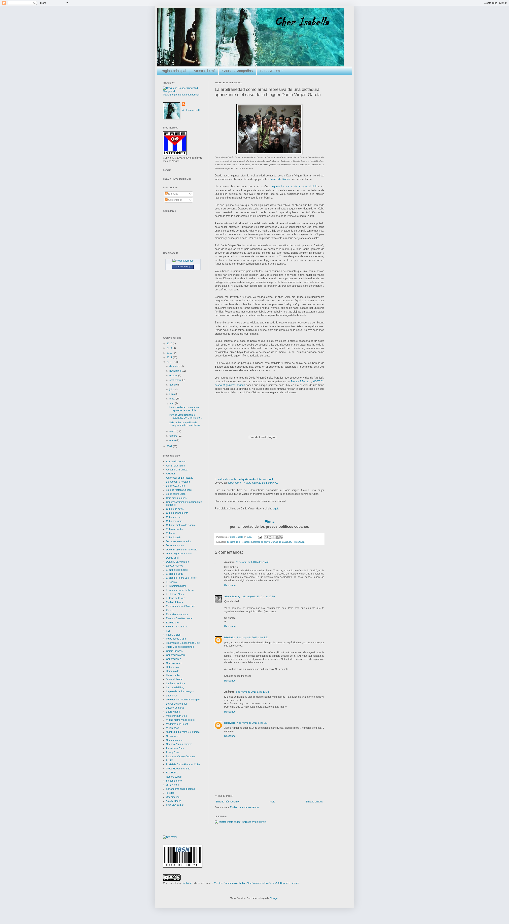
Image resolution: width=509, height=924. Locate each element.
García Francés (174, 651)
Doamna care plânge (177, 561)
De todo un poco (175, 545)
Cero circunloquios (176, 498)
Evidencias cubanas (177, 626)
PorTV (169, 760)
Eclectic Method (174, 565)
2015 (170, 343)
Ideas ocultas (173, 675)
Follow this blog (183, 266)
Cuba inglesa (173, 517)
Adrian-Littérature (175, 465)
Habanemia (172, 667)
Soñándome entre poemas (180, 789)
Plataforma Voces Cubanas (180, 756)
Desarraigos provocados (179, 553)
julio (172, 389)
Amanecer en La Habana (179, 477)
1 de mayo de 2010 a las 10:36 (258, 596)
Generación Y (173, 659)
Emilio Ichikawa (174, 602)
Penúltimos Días (175, 748)
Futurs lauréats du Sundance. (261, 482)
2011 (170, 357)
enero (172, 440)
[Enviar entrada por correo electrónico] (259, 537)
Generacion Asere (176, 655)
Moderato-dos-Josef (177, 724)
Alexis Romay (232, 596)
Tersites (170, 793)
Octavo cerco (173, 736)
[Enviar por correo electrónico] (266, 537)
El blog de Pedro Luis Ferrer (181, 577)
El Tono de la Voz (175, 598)
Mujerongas (172, 728)
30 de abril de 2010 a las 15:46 (252, 562)
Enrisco (170, 610)
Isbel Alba (229, 637)
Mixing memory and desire (180, 720)
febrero (173, 435)
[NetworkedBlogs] (182, 260)
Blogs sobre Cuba (176, 494)
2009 (170, 446)
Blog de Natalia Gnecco (179, 490)
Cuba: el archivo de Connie (181, 525)
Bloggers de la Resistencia (239, 542)
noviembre (175, 370)
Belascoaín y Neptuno (178, 481)
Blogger (274, 898)
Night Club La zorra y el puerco (183, 732)
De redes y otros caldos (178, 541)
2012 (170, 352)
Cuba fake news (175, 509)
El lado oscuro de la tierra (180, 590)
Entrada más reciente (227, 801)
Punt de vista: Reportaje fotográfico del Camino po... (185, 416)
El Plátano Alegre (175, 594)
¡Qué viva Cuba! (175, 805)
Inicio (272, 801)
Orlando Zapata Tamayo (179, 744)
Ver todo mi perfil (191, 110)
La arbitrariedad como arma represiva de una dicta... (184, 409)
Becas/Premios (272, 71)
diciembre (175, 366)
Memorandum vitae (176, 716)
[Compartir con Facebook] (278, 537)
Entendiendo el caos (177, 614)
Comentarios (175, 200)
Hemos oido (172, 671)
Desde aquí (172, 557)
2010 (170, 362)
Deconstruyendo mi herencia (181, 549)
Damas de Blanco (279, 179)
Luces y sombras (175, 707)
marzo (173, 431)
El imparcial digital (176, 586)
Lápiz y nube (173, 711)
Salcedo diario (174, 780)
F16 (168, 630)
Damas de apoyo (261, 542)
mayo (172, 398)
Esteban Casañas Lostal (179, 618)
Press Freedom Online (178, 768)
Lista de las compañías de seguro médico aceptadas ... (185, 424)
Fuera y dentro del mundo (180, 647)
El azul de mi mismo (177, 570)
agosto (173, 384)
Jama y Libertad (299, 381)
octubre (173, 375)
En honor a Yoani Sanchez (180, 606)
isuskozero (234, 482)
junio (172, 394)
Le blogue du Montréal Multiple (183, 699)
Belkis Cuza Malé (175, 485)
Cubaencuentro (174, 529)
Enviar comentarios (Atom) (244, 807)
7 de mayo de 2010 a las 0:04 (253, 722)
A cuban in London (176, 461)
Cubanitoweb (173, 537)
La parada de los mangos (180, 691)
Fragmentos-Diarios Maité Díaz (183, 643)
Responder (230, 585)
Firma (269, 522)
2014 (170, 348)
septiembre (175, 380)
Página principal (173, 71)
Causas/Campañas (237, 71)
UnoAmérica (173, 797)
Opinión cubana (174, 740)
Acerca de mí (204, 71)
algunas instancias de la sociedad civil (294, 186)
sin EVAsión (172, 784)
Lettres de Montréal (176, 703)
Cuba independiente (177, 513)
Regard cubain (174, 776)
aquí (275, 508)
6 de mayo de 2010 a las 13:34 (252, 691)
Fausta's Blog (173, 634)
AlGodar (170, 473)
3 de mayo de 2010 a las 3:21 (253, 637)
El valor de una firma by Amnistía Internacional (244, 479)
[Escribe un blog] (270, 537)
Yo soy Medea (173, 801)
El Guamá (171, 582)
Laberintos (172, 695)
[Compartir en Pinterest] (281, 537)
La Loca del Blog (175, 687)
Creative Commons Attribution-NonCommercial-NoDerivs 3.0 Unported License (256, 883)
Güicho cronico (174, 663)
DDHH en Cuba (296, 542)
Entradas (173, 193)
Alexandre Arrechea (176, 469)
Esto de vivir (172, 622)
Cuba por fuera (174, 521)
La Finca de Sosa (175, 683)
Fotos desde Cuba (176, 638)
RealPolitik (172, 772)
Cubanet (170, 533)
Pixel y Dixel (172, 752)
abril (172, 403)
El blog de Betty (174, 574)
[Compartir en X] (274, 537)
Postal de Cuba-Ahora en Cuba (183, 764)
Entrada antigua (314, 801)
